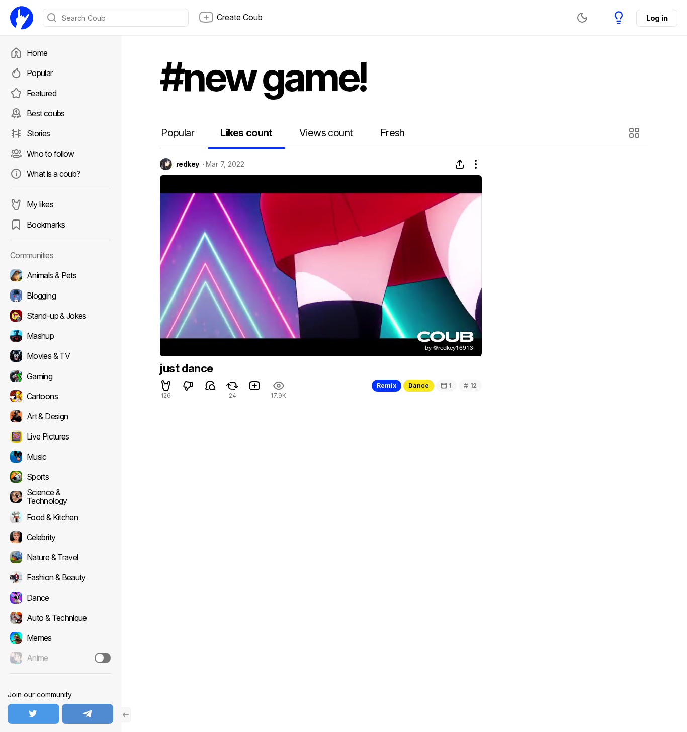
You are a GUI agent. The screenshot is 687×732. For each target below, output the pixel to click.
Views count (326, 133)
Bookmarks (46, 224)
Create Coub (240, 17)
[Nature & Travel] (60, 557)
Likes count (246, 133)
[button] (635, 133)
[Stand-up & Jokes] (60, 316)
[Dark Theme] (582, 18)
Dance (418, 385)
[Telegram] (88, 714)
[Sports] (60, 477)
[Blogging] (60, 295)
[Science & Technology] (60, 497)
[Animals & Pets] (60, 275)
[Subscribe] (103, 658)
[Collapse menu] (125, 715)
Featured (41, 93)
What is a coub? (53, 174)
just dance (186, 368)
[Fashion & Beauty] (60, 577)
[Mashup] (60, 336)
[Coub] (21, 17)
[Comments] (210, 386)
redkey (187, 164)
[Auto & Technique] (60, 618)
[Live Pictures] (60, 436)
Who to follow (50, 154)
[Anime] (60, 658)
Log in (656, 18)
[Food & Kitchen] (60, 517)
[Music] (60, 457)
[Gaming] (60, 376)
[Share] (460, 164)
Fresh (392, 133)
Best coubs (46, 113)
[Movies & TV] (60, 356)
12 (470, 385)
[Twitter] (33, 714)
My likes (40, 204)
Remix (386, 385)
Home (37, 53)
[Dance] (60, 598)
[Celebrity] (60, 537)
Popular (40, 73)
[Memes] (60, 638)
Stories (38, 133)
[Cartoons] (60, 396)
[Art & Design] (60, 416)
